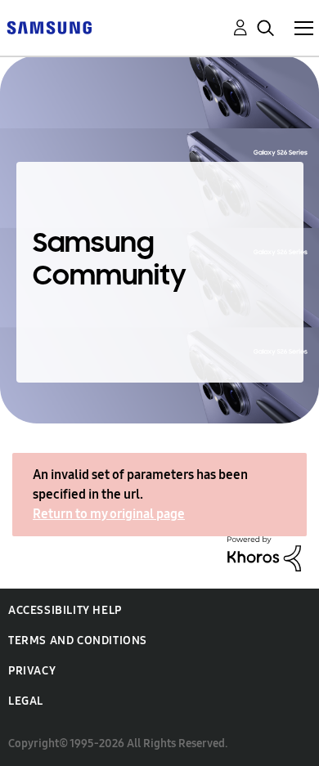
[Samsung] (49, 26)
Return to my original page (109, 514)
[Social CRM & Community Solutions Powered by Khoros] (264, 552)
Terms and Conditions (77, 640)
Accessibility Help (65, 610)
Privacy (32, 671)
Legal (25, 701)
